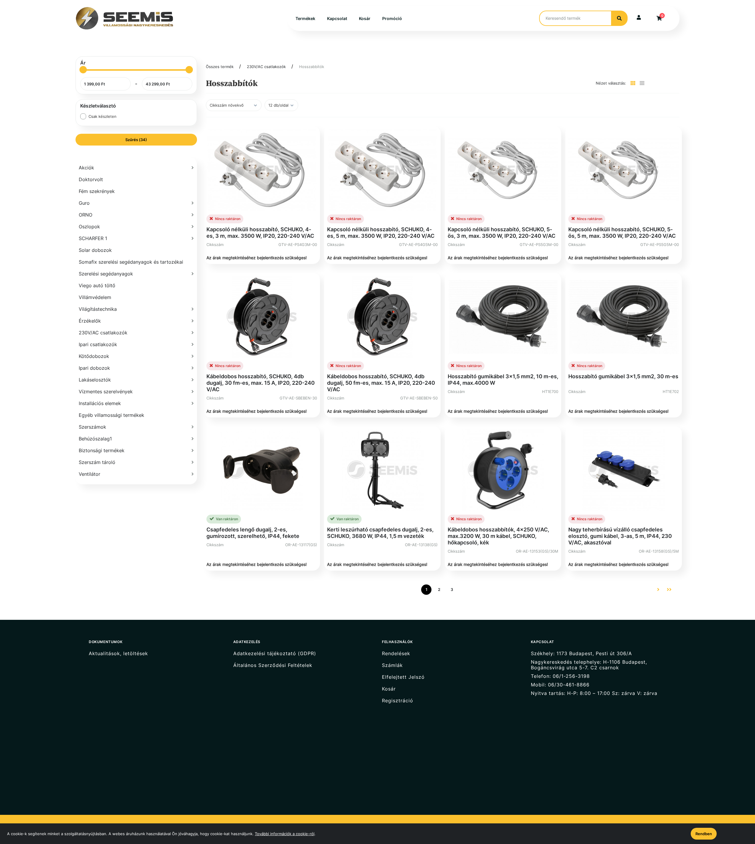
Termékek (305, 18)
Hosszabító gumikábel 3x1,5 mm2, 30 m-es (623, 376)
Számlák (392, 665)
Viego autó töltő (97, 285)
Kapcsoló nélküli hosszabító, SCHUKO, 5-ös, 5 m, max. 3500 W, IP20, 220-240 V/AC (622, 232)
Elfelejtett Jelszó (403, 677)
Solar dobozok (95, 250)
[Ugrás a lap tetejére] (737, 808)
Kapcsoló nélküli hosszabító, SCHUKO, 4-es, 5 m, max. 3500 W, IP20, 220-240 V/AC (380, 232)
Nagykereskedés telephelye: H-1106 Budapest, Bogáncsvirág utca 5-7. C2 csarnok (589, 664)
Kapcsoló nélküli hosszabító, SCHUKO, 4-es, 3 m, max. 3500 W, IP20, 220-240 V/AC (260, 232)
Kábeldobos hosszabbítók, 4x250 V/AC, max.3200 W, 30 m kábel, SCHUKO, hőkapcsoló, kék (498, 536)
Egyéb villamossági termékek (111, 415)
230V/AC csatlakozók (266, 66)
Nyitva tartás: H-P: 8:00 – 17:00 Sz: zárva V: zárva (594, 693)
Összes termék (220, 66)
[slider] (83, 69)
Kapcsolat (337, 18)
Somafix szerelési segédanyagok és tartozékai (131, 262)
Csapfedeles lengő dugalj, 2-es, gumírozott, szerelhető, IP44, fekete (252, 532)
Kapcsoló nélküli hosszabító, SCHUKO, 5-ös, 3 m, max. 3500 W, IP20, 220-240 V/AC (501, 232)
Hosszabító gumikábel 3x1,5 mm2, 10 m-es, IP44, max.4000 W (503, 379)
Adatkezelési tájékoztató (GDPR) (274, 653)
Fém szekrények (97, 191)
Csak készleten (102, 116)
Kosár (364, 18)
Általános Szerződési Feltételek (272, 665)
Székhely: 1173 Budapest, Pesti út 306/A (581, 653)
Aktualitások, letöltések (118, 653)
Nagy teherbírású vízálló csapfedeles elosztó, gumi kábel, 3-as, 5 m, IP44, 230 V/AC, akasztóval (620, 536)
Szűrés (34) (136, 139)
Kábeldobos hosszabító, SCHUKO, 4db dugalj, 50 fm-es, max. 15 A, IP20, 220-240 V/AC (381, 382)
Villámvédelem (95, 297)
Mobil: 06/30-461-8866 (560, 685)
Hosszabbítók (311, 66)
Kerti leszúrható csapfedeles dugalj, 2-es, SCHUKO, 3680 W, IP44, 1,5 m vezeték (380, 532)
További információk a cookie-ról (284, 833)
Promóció (392, 18)
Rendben (703, 833)
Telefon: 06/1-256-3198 (560, 676)
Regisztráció (397, 700)
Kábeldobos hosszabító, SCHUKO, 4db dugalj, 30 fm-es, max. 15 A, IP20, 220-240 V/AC (260, 382)
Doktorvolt (91, 179)
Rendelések (396, 653)
